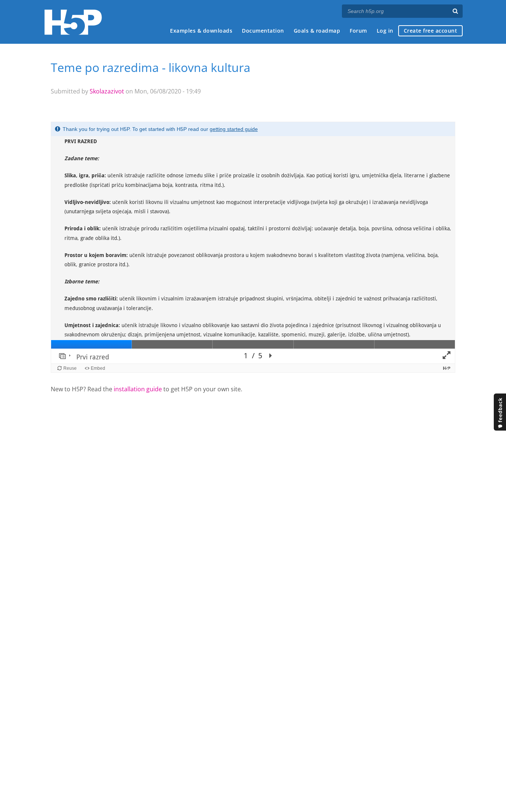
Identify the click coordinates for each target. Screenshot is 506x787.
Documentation (263, 30)
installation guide (138, 389)
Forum (358, 30)
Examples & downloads (201, 30)
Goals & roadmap (317, 30)
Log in (385, 30)
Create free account (430, 30)
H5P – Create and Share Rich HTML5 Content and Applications (73, 22)
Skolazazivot (107, 91)
